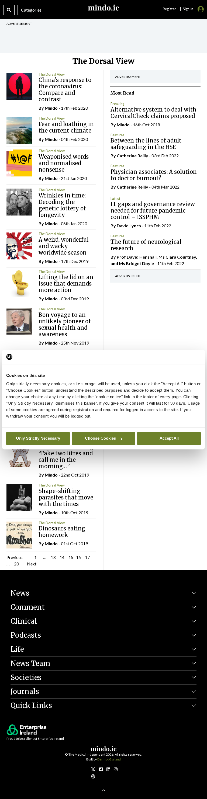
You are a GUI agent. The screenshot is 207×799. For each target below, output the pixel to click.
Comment (28, 607)
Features (117, 135)
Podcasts (26, 635)
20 (16, 563)
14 (62, 557)
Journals (25, 691)
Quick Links (31, 705)
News (20, 593)
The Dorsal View (52, 74)
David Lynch (129, 225)
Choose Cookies (100, 438)
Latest (115, 198)
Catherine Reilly (132, 155)
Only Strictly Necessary (38, 438)
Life (17, 649)
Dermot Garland (109, 759)
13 (53, 557)
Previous (14, 557)
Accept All (169, 438)
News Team (30, 663)
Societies (26, 677)
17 (87, 557)
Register (169, 9)
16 (78, 557)
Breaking (117, 104)
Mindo (51, 107)
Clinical (24, 621)
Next (31, 563)
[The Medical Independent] (116, 769)
